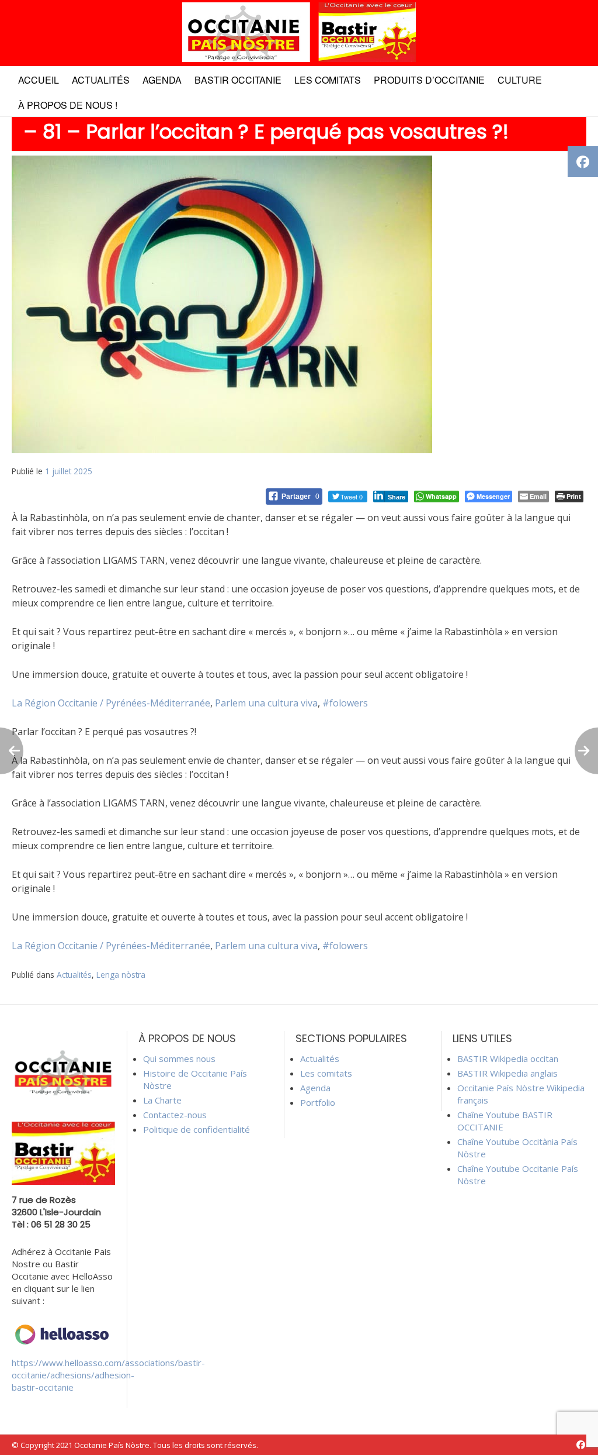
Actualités (101, 80)
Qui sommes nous (179, 1058)
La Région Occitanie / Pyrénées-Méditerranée (111, 703)
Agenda (162, 80)
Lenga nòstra (120, 974)
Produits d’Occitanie (429, 80)
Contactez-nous (175, 1114)
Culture (520, 80)
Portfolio (317, 1102)
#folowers (345, 703)
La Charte (162, 1100)
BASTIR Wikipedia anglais (507, 1073)
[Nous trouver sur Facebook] (580, 1444)
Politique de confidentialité (196, 1129)
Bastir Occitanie (237, 80)
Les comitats (327, 80)
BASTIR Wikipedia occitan (507, 1058)
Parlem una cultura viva (266, 703)
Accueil (38, 80)
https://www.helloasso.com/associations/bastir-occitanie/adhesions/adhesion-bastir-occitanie (108, 1375)
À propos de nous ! (67, 105)
